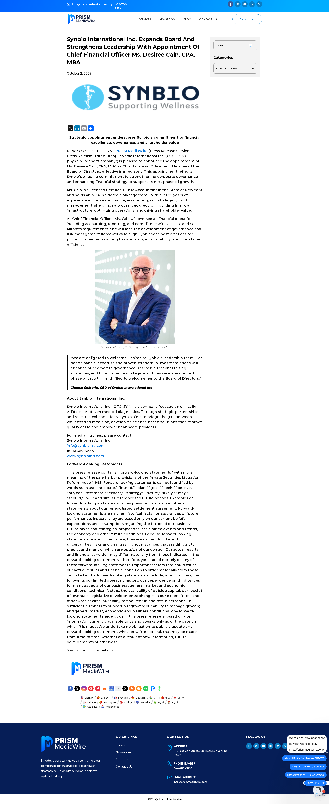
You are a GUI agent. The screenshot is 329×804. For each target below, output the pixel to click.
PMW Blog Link (315, 783)
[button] (87, 697)
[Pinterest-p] (259, 4)
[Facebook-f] (230, 4)
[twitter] (77, 688)
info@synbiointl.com (86, 446)
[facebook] (70, 688)
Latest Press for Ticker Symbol (306, 774)
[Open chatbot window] (320, 795)
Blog (187, 19)
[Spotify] (145, 688)
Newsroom (167, 19)
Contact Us (208, 19)
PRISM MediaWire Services (308, 766)
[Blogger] (139, 688)
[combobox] (230, 45)
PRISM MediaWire (131, 151)
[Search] (251, 45)
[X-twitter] (238, 4)
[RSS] (132, 688)
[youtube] (91, 688)
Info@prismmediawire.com (89, 4)
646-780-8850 (121, 6)
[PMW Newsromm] (152, 688)
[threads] (125, 688)
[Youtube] (245, 4)
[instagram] (84, 688)
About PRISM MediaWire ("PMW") (304, 758)
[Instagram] (252, 4)
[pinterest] (97, 688)
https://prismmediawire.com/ (306, 749)
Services (145, 19)
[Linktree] (159, 688)
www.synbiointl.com (85, 456)
